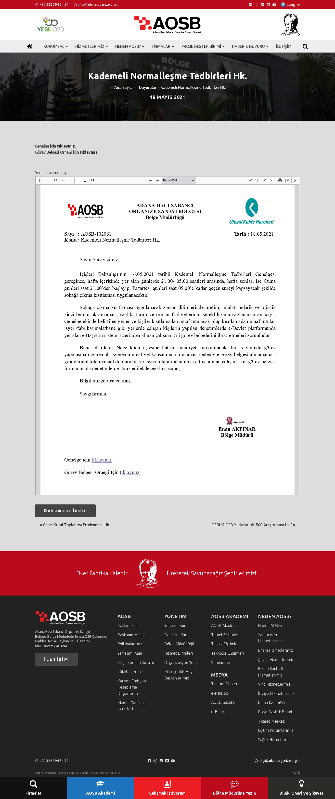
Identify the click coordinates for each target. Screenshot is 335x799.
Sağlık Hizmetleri (272, 739)
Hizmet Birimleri (178, 653)
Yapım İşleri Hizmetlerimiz (270, 638)
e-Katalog (219, 693)
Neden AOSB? (270, 625)
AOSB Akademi (224, 625)
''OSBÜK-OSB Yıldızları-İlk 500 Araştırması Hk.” (250, 525)
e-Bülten (218, 711)
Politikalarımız (129, 644)
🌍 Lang (288, 4)
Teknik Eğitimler (225, 644)
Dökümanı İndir (65, 510)
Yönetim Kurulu (177, 625)
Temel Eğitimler (225, 635)
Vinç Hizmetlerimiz (274, 684)
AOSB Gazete (223, 702)
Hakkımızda (127, 625)
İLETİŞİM (56, 659)
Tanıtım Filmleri (224, 684)
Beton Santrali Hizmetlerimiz (270, 671)
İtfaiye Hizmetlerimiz (276, 693)
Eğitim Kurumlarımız (275, 730)
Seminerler (221, 662)
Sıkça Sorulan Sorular (136, 662)
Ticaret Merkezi (271, 721)
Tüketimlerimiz (130, 671)
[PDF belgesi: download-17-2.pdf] (167, 335)
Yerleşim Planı (129, 653)
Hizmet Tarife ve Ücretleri (132, 706)
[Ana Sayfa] (29, 46)
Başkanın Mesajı (131, 635)
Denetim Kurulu (178, 635)
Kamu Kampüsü (271, 703)
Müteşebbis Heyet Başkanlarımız (180, 674)
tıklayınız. (66, 146)
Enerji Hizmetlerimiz (275, 650)
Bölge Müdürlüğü (179, 644)
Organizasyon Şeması (182, 662)
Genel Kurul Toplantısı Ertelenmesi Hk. (76, 525)
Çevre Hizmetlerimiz (276, 659)
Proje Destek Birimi (275, 712)
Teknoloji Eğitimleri (227, 653)
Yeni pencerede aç (51, 172)
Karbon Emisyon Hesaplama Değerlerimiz (131, 687)
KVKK (296, 772)
